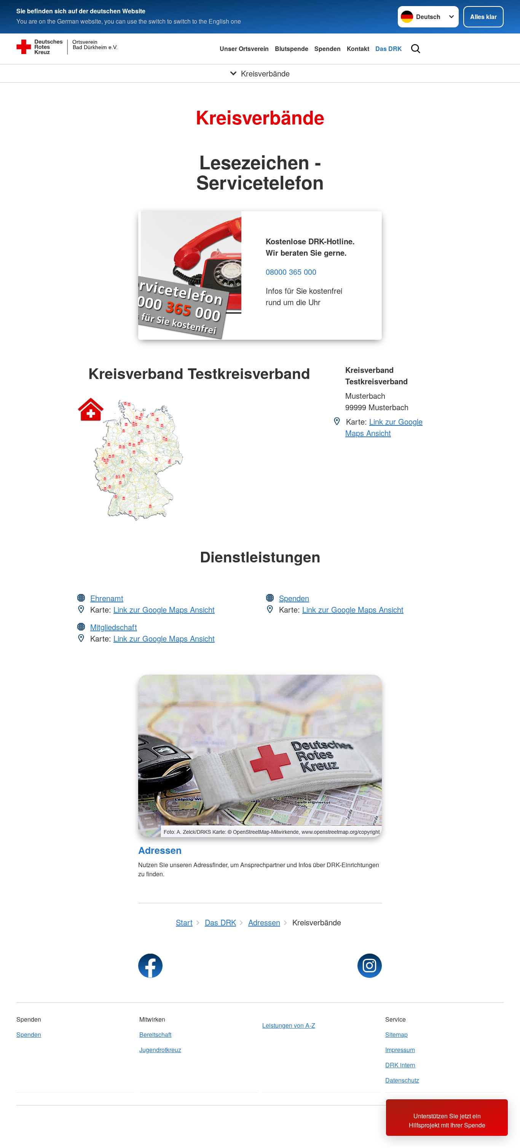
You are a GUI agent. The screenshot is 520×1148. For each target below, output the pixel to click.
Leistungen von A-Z (288, 1025)
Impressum (400, 1049)
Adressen (160, 850)
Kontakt (358, 48)
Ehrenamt (106, 597)
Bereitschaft (155, 1034)
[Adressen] (260, 756)
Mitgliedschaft (113, 626)
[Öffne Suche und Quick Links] (416, 49)
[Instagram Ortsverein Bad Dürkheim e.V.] (369, 966)
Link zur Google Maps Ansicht (384, 427)
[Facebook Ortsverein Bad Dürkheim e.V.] (150, 966)
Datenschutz (402, 1080)
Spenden (327, 48)
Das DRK (388, 48)
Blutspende (291, 48)
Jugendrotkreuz (160, 1049)
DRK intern (400, 1064)
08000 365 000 (291, 271)
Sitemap (396, 1034)
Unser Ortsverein (244, 48)
